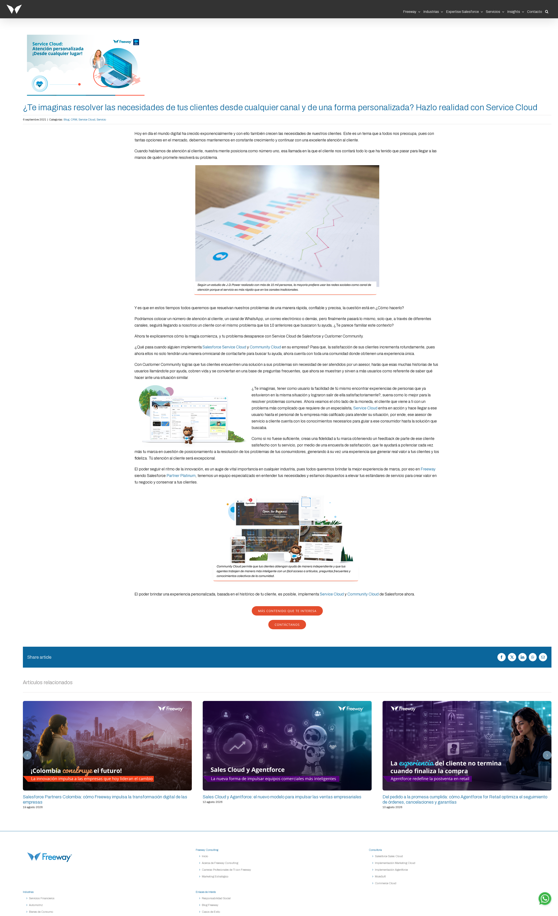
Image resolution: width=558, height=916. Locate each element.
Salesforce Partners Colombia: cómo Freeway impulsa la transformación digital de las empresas (107, 745)
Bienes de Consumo (41, 911)
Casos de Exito (211, 911)
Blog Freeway (210, 905)
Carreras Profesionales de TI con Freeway (226, 869)
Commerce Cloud (385, 883)
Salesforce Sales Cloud (389, 856)
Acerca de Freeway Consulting (220, 863)
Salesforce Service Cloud (224, 347)
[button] (546, 10)
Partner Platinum (181, 475)
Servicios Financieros (41, 898)
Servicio (101, 119)
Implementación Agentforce (391, 869)
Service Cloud (86, 119)
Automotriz (36, 905)
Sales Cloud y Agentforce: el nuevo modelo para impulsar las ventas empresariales (287, 745)
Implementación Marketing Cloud (395, 863)
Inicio (205, 856)
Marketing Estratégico (215, 876)
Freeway (428, 469)
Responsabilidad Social (216, 898)
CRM (74, 119)
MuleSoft (380, 876)
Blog (66, 119)
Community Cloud (265, 347)
